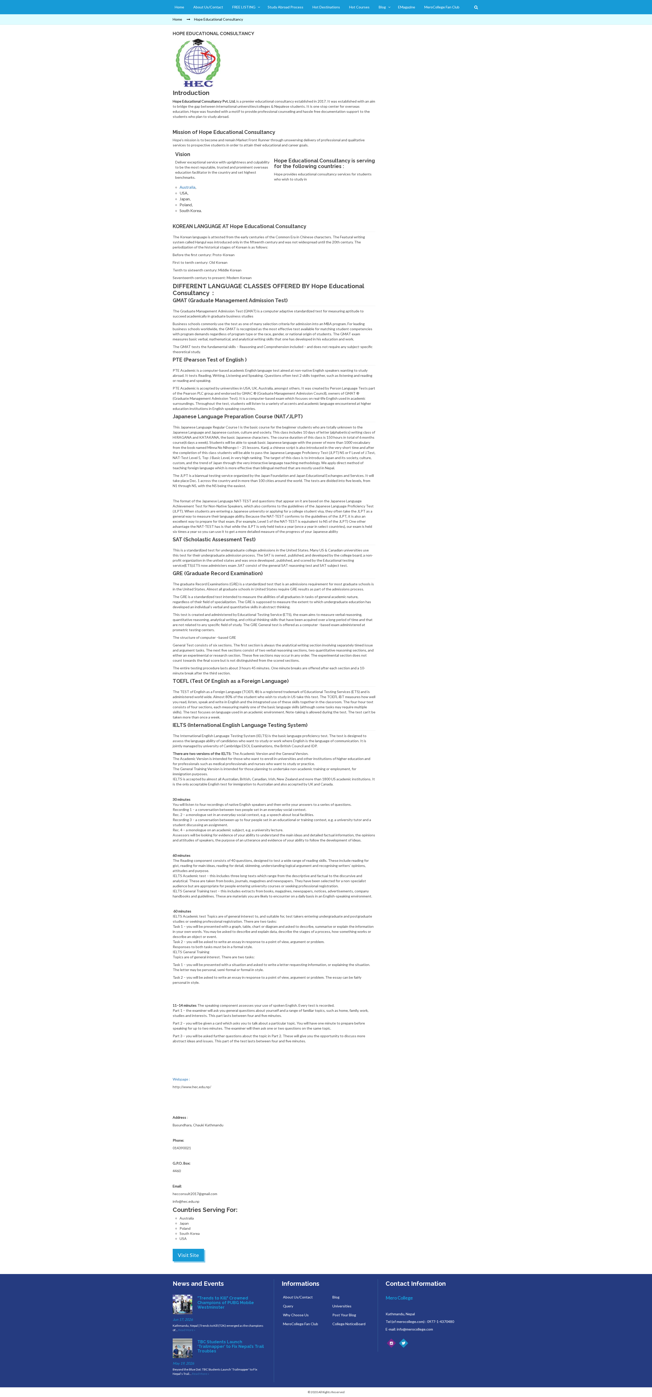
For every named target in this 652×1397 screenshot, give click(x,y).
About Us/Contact (208, 7)
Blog (382, 7)
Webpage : (181, 1079)
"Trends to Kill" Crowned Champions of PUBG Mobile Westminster (225, 1302)
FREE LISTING (243, 7)
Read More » (186, 1330)
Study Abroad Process (285, 7)
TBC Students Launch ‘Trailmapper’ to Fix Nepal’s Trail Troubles (230, 1346)
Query (288, 1306)
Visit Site (188, 1255)
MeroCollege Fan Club (441, 7)
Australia (187, 187)
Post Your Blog (344, 1315)
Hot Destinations (326, 7)
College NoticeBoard (348, 1324)
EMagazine (406, 7)
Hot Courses (359, 7)
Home (179, 7)
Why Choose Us (296, 1315)
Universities (341, 1306)
